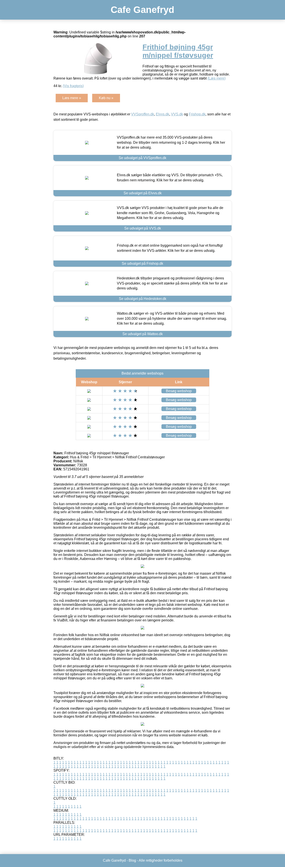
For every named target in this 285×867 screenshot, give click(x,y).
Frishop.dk (197, 114)
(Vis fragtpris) (73, 86)
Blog (132, 860)
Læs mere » (71, 98)
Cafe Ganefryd (142, 9)
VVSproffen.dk (142, 114)
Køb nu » (106, 98)
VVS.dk (177, 114)
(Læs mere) (217, 78)
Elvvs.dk (162, 114)
